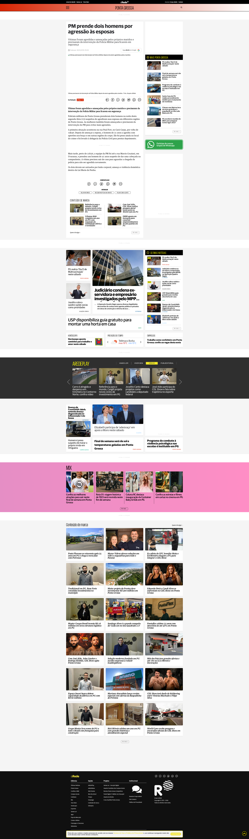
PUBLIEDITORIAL (167, 363)
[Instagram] (160, 776)
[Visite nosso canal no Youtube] (164, 776)
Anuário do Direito (109, 797)
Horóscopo (74, 806)
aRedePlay (91, 785)
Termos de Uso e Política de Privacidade (128, 833)
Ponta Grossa (74, 788)
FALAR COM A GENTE (123, 192)
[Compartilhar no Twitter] (123, 100)
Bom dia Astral (92, 794)
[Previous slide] (107, 342)
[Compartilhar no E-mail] (139, 100)
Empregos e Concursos (77, 823)
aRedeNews (91, 788)
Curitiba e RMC (75, 791)
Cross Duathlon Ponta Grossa (112, 800)
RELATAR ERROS (85, 192)
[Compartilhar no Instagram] (118, 100)
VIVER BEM (138, 363)
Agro (72, 814)
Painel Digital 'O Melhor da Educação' (114, 794)
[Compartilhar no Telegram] (129, 100)
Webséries (74, 826)
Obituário (90, 806)
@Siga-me (80, 100)
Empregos (91, 800)
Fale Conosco (132, 799)
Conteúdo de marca (93, 803)
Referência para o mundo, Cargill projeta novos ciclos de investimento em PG (110, 391)
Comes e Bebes (75, 820)
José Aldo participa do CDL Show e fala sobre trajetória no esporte (163, 389)
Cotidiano (73, 797)
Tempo (90, 797)
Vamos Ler (74, 811)
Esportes (73, 808)
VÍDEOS (152, 363)
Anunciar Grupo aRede (135, 796)
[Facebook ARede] (156, 776)
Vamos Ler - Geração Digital (111, 785)
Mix (72, 800)
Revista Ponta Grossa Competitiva (113, 791)
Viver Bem (74, 803)
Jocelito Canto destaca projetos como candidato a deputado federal (137, 391)
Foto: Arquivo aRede (130, 93)
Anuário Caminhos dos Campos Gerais (114, 788)
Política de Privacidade (135, 802)
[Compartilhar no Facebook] (113, 100)
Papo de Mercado (76, 817)
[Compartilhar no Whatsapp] (134, 100)
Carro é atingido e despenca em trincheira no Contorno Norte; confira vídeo (84, 391)
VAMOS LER (123, 363)
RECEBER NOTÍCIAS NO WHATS (103, 192)
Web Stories (91, 791)
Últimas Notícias (75, 785)
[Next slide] (140, 342)
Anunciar (171, 2)
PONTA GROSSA (124, 7)
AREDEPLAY (80, 363)
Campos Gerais (75, 794)
